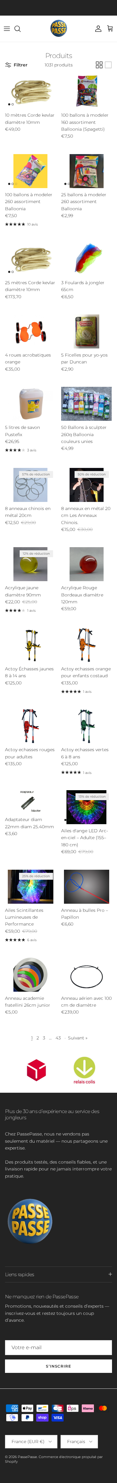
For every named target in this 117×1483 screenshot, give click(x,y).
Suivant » (77, 1038)
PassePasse (27, 1457)
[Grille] (99, 65)
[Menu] (7, 29)
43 (58, 1038)
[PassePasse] (58, 29)
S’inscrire (58, 1366)
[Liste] (108, 65)
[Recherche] (20, 29)
